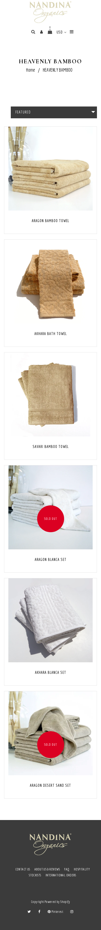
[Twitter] (29, 912)
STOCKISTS (35, 875)
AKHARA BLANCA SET (50, 672)
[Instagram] (71, 912)
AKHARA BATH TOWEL (50, 334)
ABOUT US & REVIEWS (47, 869)
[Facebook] (39, 912)
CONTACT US (22, 869)
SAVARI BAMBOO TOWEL (51, 446)
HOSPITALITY (82, 869)
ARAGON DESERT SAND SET (50, 785)
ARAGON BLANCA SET (51, 559)
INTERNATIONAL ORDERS (61, 875)
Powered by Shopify (57, 902)
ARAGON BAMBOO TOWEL (50, 221)
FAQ (66, 869)
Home (30, 70)
